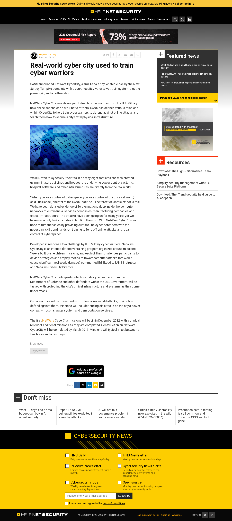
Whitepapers (138, 19)
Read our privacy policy (147, 515)
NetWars (48, 320)
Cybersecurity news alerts (142, 466)
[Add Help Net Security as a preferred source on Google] (138, 55)
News (44, 19)
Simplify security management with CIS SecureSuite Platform (183, 184)
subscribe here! (185, 3)
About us (165, 515)
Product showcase (92, 19)
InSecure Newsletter (85, 466)
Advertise (177, 515)
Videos (75, 19)
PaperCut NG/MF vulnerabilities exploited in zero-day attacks (76, 413)
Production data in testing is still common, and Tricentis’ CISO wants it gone (195, 415)
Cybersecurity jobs (84, 482)
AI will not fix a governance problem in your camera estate (114, 413)
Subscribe (124, 495)
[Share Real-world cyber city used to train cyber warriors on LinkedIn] (125, 55)
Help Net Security (47, 54)
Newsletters (163, 19)
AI (69, 19)
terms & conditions (114, 503)
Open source (132, 482)
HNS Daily (78, 455)
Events (151, 19)
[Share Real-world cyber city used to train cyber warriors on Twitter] (119, 55)
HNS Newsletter (135, 455)
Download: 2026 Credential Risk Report (183, 97)
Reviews (125, 19)
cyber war (39, 351)
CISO (63, 19)
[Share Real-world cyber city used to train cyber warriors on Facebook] (113, 55)
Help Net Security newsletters (56, 3)
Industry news (111, 19)
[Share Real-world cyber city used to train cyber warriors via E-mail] (132, 55)
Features (53, 19)
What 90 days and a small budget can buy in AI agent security (36, 413)
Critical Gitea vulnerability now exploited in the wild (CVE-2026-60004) (155, 413)
